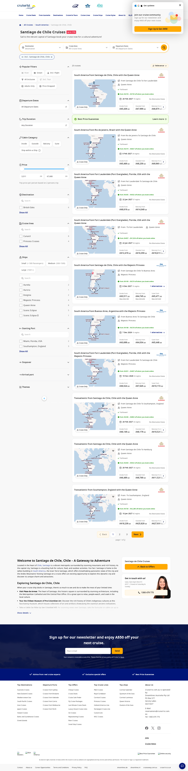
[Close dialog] (180, 5)
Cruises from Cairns (50, 701)
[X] (152, 728)
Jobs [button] (147, 738)
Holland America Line (101, 705)
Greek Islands (22, 720)
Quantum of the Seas (127, 694)
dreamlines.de (122, 767)
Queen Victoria (125, 701)
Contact (20, 767)
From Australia (44, 15)
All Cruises (28, 25)
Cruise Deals (31, 15)
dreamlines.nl (135, 767)
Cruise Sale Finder (74, 697)
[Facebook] (146, 728)
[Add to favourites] (113, 82)
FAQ (86, 767)
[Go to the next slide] (163, 107)
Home (21, 15)
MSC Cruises (98, 717)
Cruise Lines (85, 15)
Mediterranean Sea (24, 697)
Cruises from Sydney (50, 690)
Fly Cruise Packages (75, 701)
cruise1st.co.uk (165, 767)
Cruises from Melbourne (51, 705)
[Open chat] (182, 766)
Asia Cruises (21, 705)
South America (42, 25)
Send (117, 650)
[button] (44, 67)
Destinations (58, 15)
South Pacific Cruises (24, 701)
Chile (39, 565)
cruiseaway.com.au (150, 767)
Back (104, 534)
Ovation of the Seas (126, 705)
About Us (122, 15)
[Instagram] (159, 728)
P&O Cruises (98, 690)
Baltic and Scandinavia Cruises (28, 717)
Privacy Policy (76, 767)
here (122, 657)
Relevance (159, 65)
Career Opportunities (42, 767)
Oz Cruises (72, 713)
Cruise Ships (98, 15)
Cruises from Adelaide (51, 697)
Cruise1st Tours (72, 15)
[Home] (20, 25)
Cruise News (150, 744)
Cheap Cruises (73, 690)
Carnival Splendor (126, 690)
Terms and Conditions (61, 767)
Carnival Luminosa (126, 697)
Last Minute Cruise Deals (77, 705)
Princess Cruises (100, 701)
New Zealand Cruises (24, 694)
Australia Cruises (23, 690)
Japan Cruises (22, 709)
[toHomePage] (26, 6)
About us (29, 767)
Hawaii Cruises (22, 713)
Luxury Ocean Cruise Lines (77, 709)
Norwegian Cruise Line (102, 709)
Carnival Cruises (100, 697)
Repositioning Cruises (76, 717)
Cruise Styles (110, 15)
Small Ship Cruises (75, 724)
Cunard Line (98, 713)
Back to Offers (147, 566)
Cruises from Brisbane (51, 694)
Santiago (46, 565)
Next (136, 534)
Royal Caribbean (100, 694)
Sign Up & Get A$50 (157, 29)
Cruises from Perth (49, 709)
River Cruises (73, 720)
